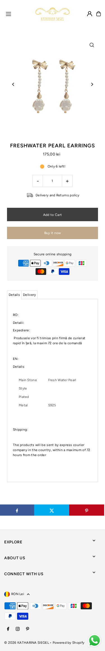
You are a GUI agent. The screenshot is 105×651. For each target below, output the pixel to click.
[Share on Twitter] (51, 510)
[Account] (89, 13)
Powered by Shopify (68, 643)
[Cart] (98, 13)
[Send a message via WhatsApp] (94, 640)
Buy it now (52, 233)
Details (14, 295)
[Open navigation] (18, 13)
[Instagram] (18, 629)
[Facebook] (8, 629)
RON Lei (17, 594)
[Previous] (13, 84)
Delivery (29, 295)
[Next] (91, 84)
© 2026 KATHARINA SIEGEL (27, 643)
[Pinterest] (27, 629)
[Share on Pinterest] (86, 510)
